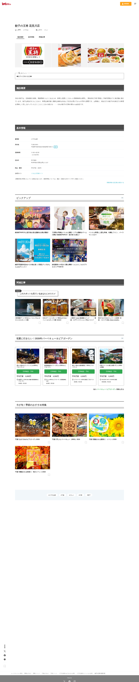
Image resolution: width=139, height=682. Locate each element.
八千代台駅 (52, 495)
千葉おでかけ (45, 673)
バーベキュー (101, 389)
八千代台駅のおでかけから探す (67, 673)
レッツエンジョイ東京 (17, 673)
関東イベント (36, 673)
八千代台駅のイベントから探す (85, 673)
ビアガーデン (111, 389)
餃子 (89, 495)
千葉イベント (53, 673)
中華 (81, 495)
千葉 (63, 495)
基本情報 (21, 127)
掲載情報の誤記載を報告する (115, 182)
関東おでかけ (27, 673)
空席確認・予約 (28, 371)
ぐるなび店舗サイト (37, 173)
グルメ (72, 495)
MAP (56, 147)
